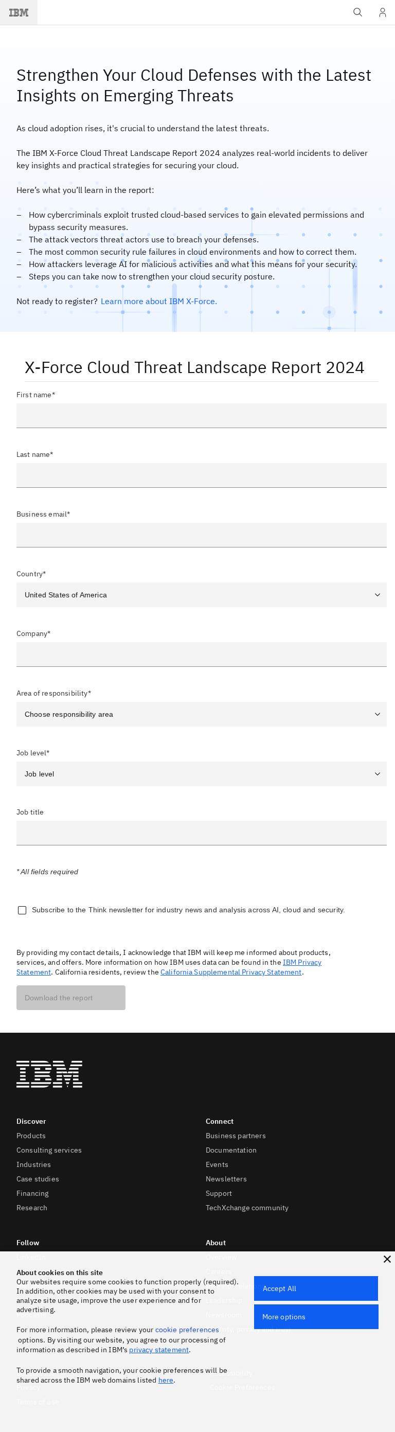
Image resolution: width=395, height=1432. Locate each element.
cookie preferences (187, 1329)
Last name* (34, 454)
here (166, 1380)
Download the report (59, 998)
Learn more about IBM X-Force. (159, 301)
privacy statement (159, 1349)
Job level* (33, 752)
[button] (387, 1259)
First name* (35, 394)
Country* (31, 573)
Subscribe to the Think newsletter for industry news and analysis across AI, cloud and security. (188, 910)
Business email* (43, 514)
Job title (30, 812)
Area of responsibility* (53, 693)
